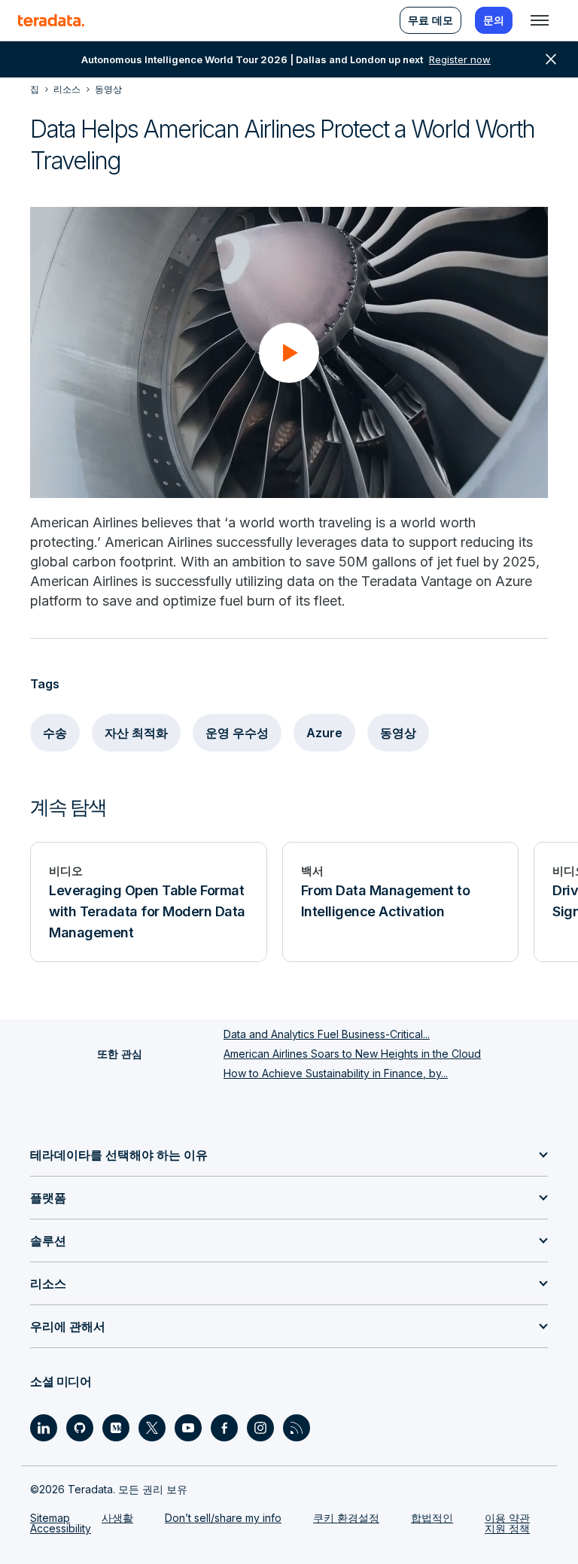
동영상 (398, 732)
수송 (55, 732)
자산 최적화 (136, 732)
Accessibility (60, 1528)
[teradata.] (51, 20)
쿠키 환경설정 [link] (346, 1517)
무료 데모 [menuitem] (430, 20)
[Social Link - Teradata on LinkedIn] (43, 1427)
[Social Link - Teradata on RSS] (296, 1427)
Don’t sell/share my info (223, 1517)
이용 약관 (507, 1517)
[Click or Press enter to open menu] (539, 20)
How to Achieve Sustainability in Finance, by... (336, 1073)
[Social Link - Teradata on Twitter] (152, 1427)
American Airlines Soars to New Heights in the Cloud (352, 1053)
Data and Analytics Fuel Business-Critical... (327, 1034)
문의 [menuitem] (493, 20)
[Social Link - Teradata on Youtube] (188, 1427)
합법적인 (432, 1517)
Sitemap (50, 1517)
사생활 (117, 1517)
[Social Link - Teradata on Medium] (115, 1427)
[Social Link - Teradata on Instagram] (260, 1427)
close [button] (551, 59)
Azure (324, 732)
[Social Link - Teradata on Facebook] (224, 1427)
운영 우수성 (237, 732)
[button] (289, 353)
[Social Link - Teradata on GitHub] (79, 1427)
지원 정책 (507, 1528)
